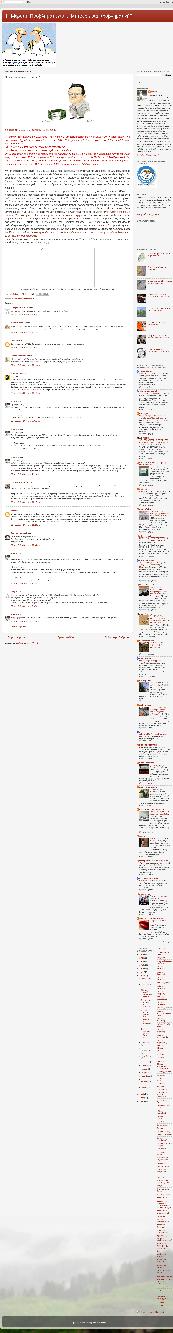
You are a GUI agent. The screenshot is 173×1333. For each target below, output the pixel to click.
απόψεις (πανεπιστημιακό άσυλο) (164, 1013)
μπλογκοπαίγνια (163, 1166)
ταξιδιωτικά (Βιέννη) (161, 1250)
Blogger (102, 1323)
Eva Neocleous (18, 533)
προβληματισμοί (163, 1194)
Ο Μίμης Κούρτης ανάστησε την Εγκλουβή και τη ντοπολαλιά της (159, 513)
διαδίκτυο (160, 1054)
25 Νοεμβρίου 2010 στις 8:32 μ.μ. (25, 606)
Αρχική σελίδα (66, 637)
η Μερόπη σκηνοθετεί (161, 1112)
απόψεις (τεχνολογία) (162, 1041)
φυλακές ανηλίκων (164, 1287)
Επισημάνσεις (145, 681)
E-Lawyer (143, 413)
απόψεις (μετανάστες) (162, 998)
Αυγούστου (146, 1056)
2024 (141, 954)
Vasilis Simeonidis (19, 356)
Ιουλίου (145, 1062)
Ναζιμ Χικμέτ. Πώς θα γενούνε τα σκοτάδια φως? (159, 337)
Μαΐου (144, 1069)
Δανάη (142, 836)
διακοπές (160, 1058)
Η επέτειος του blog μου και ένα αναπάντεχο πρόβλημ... (146, 1018)
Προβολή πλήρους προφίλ (148, 155)
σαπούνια (161, 1216)
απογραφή (161, 958)
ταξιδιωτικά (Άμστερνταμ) (162, 1244)
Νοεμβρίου (146, 985)
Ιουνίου (145, 1065)
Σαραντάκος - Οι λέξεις (149, 391)
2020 (141, 958)
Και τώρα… (144, 881)
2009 (141, 1094)
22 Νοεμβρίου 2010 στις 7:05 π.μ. (25, 421)
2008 (141, 1098)
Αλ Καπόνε (106, 225)
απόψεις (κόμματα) (161, 992)
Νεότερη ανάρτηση (15, 637)
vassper (14, 510)
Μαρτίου (145, 1076)
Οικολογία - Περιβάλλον (161, 1170)
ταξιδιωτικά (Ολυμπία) (161, 1266)
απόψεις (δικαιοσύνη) (162, 978)
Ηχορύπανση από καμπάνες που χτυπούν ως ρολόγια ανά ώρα (152, 417)
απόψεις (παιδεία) (164, 1008)
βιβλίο (159, 1051)
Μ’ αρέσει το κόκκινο (158, 921)
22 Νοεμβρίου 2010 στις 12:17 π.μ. (26, 393)
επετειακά (161, 1075)
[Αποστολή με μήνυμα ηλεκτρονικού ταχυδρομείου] (37, 294)
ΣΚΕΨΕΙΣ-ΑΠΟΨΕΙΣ (148, 745)
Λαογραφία (161, 1149)
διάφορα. (160, 1061)
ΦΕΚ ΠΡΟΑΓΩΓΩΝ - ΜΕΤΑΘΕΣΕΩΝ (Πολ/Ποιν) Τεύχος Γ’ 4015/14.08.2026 (154, 441)
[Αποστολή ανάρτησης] (32, 294)
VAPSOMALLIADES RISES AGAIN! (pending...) (158, 645)
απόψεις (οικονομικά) (162, 1003)
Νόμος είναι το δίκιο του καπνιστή (146, 1003)
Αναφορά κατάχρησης (148, 214)
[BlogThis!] (39, 294)
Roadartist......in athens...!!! (151, 809)
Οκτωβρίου (146, 1042)
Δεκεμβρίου (146, 979)
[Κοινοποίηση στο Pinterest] (47, 294)
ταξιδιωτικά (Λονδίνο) (161, 1261)
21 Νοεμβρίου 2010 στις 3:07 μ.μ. (25, 347)
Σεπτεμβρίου (146, 1050)
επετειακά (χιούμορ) (161, 1085)
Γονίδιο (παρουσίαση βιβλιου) (151, 661)
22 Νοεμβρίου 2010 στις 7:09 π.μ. (25, 449)
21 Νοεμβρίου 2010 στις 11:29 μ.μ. (25, 365)
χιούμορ (160, 1293)
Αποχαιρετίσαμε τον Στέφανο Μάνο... (154, 491)
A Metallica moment (147, 374)
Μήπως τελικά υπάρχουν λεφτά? (146, 993)
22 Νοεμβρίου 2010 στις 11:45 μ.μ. (25, 545)
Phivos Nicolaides (147, 585)
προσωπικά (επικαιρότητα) (163, 1212)
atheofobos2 (145, 536)
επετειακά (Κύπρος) (161, 1079)
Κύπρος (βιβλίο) (163, 1131)
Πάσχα (159, 1186)
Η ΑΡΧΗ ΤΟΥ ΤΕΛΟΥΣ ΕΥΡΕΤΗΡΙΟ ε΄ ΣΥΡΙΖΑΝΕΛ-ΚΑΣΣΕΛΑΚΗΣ (154, 539)
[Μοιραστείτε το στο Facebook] (44, 294)
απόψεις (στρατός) (161, 1030)
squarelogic (16, 373)
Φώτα (159, 1290)
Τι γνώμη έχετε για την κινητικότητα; (157, 323)
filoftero (143, 489)
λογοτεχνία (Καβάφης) (161, 1153)
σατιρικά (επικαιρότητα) (163, 1220)
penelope (143, 732)
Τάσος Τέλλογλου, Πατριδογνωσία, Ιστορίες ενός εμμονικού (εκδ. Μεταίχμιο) (153, 565)
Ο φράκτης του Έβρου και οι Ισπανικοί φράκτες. (160, 282)
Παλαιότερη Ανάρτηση (117, 637)
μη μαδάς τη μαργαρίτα (150, 614)
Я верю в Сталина (19, 308)
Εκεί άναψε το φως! (158, 467)
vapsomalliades (146, 641)
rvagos (14, 592)
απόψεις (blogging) (161, 1047)
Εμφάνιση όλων (167, 942)
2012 (141, 969)
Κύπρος (160, 1128)
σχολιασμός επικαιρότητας (23, 298)
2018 (141, 961)
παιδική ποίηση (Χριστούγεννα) (163, 1181)
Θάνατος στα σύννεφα (159, 896)
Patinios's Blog (146, 658)
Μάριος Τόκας (162, 1163)
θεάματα (160, 1122)
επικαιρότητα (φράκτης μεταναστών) (162, 1094)
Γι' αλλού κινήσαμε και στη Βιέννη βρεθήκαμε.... (159, 309)
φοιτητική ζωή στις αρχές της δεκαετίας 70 (164, 1281)
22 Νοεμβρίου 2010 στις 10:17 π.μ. (26, 502)
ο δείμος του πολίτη (20, 482)
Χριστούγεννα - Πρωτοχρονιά (163, 1298)
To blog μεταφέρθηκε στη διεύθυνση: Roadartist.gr (159, 813)
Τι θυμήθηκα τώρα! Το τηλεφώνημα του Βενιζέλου (159, 296)
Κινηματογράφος (164, 1125)
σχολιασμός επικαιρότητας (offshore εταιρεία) (164, 1238)
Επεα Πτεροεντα (146, 763)
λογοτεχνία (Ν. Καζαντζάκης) (163, 1158)
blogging (160, 1302)
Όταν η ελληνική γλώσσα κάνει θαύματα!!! (146, 1033)
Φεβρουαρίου (146, 1082)
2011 (141, 972)
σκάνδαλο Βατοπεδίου (162, 1226)
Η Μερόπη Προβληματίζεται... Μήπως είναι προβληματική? (69, 16)
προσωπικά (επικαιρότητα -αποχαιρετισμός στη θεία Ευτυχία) (164, 1204)
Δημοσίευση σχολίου (17, 627)
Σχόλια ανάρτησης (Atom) (27, 643)
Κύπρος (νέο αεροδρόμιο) (162, 1139)
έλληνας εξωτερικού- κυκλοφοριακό (162, 1066)
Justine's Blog (146, 509)
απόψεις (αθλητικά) (161, 967)
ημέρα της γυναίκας (161, 1117)
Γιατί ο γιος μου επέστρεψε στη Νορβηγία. (159, 255)
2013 (141, 965)
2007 (141, 1101)
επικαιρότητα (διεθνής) (162, 1101)
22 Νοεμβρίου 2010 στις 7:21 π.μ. (25, 474)
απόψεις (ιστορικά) (161, 987)
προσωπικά (162, 1198)
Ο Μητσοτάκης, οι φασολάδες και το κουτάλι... (159, 350)
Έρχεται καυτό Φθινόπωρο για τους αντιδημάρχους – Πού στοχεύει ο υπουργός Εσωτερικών (158, 591)
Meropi (14, 401)
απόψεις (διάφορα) (161, 973)
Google (160, 1305)
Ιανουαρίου (146, 1088)
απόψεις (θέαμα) (164, 983)
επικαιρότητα (162, 1089)
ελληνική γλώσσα (164, 1072)
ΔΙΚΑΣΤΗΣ (144, 438)
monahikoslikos (18, 323)
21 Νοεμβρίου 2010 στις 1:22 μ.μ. (25, 332)
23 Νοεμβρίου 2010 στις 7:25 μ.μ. (25, 583)
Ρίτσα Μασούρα (146, 560)
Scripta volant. (146, 705)
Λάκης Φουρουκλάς (148, 787)
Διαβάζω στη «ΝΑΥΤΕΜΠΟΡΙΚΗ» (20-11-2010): (30, 130)
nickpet (14, 340)
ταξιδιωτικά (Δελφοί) (161, 1255)
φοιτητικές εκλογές (164, 1276)
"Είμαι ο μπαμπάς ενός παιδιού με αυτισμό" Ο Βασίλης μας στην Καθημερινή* (159, 710)
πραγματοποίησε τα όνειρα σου (154, 861)
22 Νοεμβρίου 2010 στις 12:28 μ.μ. (26, 525)
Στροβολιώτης (145, 371)
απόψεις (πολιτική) (161, 1020)
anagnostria (144, 894)
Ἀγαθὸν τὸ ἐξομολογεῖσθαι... (152, 918)
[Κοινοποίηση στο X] (42, 294)
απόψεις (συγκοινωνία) (162, 1036)
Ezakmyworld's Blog (148, 878)
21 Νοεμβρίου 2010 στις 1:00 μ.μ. (25, 315)
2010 (141, 976)
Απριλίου (146, 1073)
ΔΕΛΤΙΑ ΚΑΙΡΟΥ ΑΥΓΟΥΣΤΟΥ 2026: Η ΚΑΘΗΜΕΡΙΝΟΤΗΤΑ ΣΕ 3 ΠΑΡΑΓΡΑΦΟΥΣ (159, 619)
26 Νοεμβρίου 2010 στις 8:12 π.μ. (25, 621)
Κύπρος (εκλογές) (164, 1135)
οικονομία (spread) (161, 1176)
